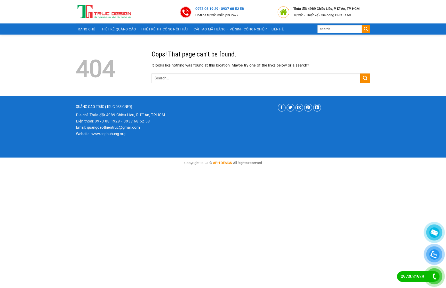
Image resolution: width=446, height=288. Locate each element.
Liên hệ (278, 29)
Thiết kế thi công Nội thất (165, 29)
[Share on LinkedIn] (317, 108)
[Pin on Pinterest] (308, 108)
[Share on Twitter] (290, 108)
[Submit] (366, 29)
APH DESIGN (222, 163)
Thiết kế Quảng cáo (118, 29)
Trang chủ (85, 29)
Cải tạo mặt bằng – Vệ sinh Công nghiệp (230, 29)
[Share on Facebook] (282, 108)
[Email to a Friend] (299, 108)
